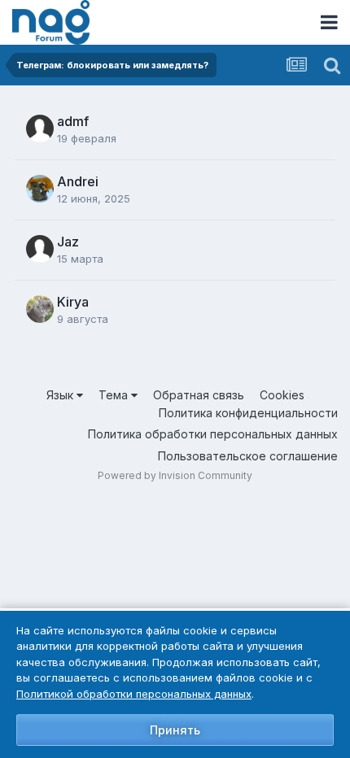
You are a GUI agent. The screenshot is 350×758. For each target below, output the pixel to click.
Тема (114, 395)
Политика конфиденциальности (248, 413)
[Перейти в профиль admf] (40, 128)
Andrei (77, 181)
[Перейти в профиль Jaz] (40, 249)
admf (73, 121)
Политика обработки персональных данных (213, 434)
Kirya (73, 302)
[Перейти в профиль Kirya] (40, 309)
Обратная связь (198, 395)
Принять (175, 730)
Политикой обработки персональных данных (134, 693)
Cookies (282, 395)
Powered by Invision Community (175, 475)
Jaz (68, 241)
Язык (61, 395)
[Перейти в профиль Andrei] (40, 189)
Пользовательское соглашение (248, 456)
